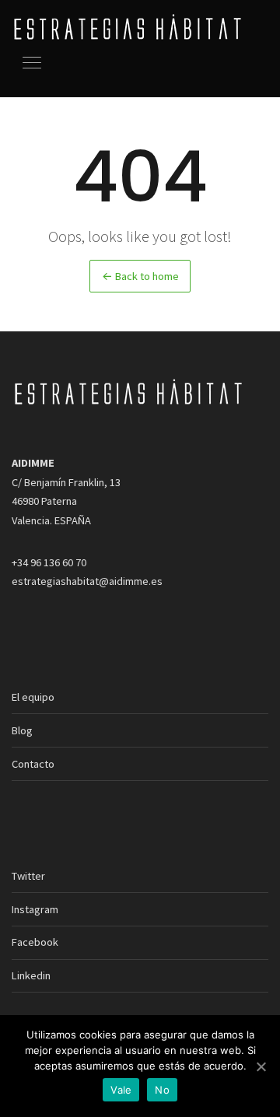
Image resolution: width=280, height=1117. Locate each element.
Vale (120, 1090)
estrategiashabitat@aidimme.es (87, 581)
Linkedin (31, 975)
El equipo (33, 697)
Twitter (28, 876)
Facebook (35, 942)
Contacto (33, 764)
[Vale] (260, 1066)
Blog (22, 730)
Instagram (35, 909)
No (162, 1090)
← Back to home (140, 276)
